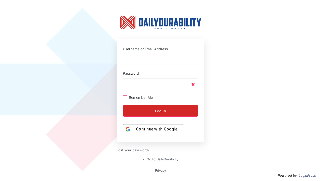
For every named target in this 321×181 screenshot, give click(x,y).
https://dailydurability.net (160, 22)
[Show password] (193, 84)
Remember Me (141, 97)
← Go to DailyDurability (160, 159)
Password (131, 73)
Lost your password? (133, 150)
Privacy (160, 170)
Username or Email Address (145, 49)
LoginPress (307, 175)
